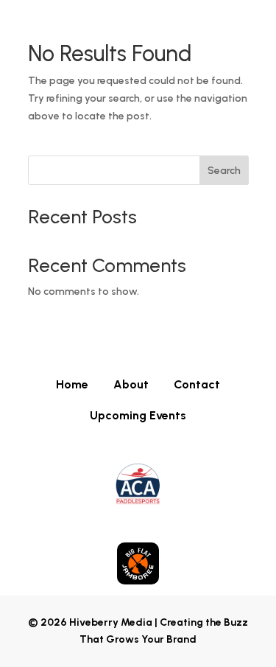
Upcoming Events (138, 414)
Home (72, 383)
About (131, 383)
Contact (197, 383)
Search (224, 170)
